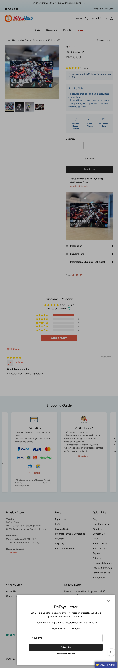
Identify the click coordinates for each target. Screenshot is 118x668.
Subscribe (66, 647)
